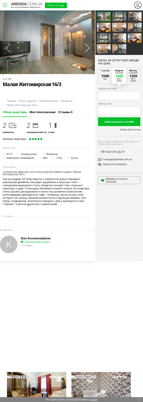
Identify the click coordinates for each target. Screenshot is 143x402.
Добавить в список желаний (116, 180)
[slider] (36, 139)
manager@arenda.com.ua (117, 159)
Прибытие (107, 88)
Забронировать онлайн (119, 121)
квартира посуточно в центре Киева (39, 171)
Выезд (105, 103)
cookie (93, 399)
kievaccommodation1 (115, 164)
